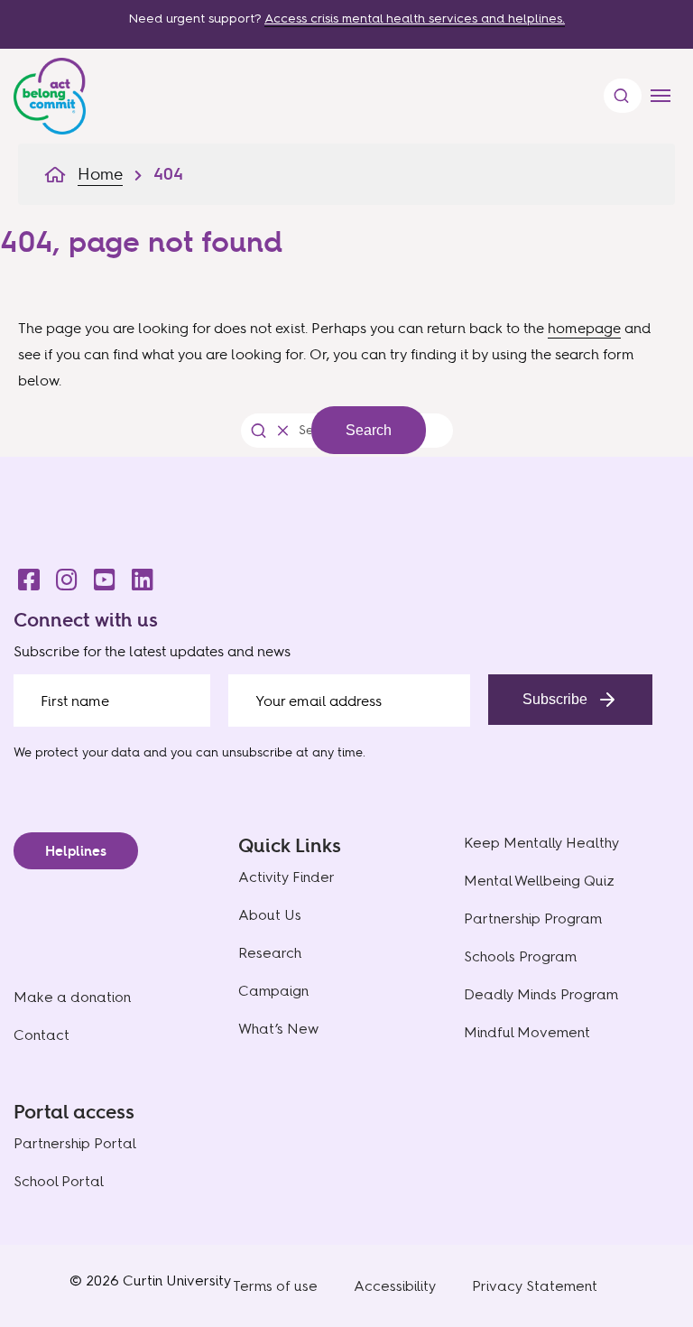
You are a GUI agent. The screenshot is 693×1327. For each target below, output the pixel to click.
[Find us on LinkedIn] (137, 575)
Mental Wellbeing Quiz (539, 880)
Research (269, 952)
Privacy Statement (534, 1286)
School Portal (59, 1181)
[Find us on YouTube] (99, 575)
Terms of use (275, 1286)
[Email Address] (349, 700)
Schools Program (520, 956)
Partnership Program (533, 918)
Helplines (75, 850)
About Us (269, 914)
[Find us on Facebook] (23, 575)
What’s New (278, 1028)
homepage (584, 328)
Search (369, 430)
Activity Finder (286, 877)
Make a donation (72, 997)
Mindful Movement (527, 1032)
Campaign (273, 990)
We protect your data (77, 751)
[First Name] (112, 700)
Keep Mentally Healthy (541, 842)
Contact (41, 1035)
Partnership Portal (75, 1143)
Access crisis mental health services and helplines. (414, 18)
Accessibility (395, 1286)
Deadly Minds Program (541, 994)
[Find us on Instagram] (61, 575)
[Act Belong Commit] (50, 92)
